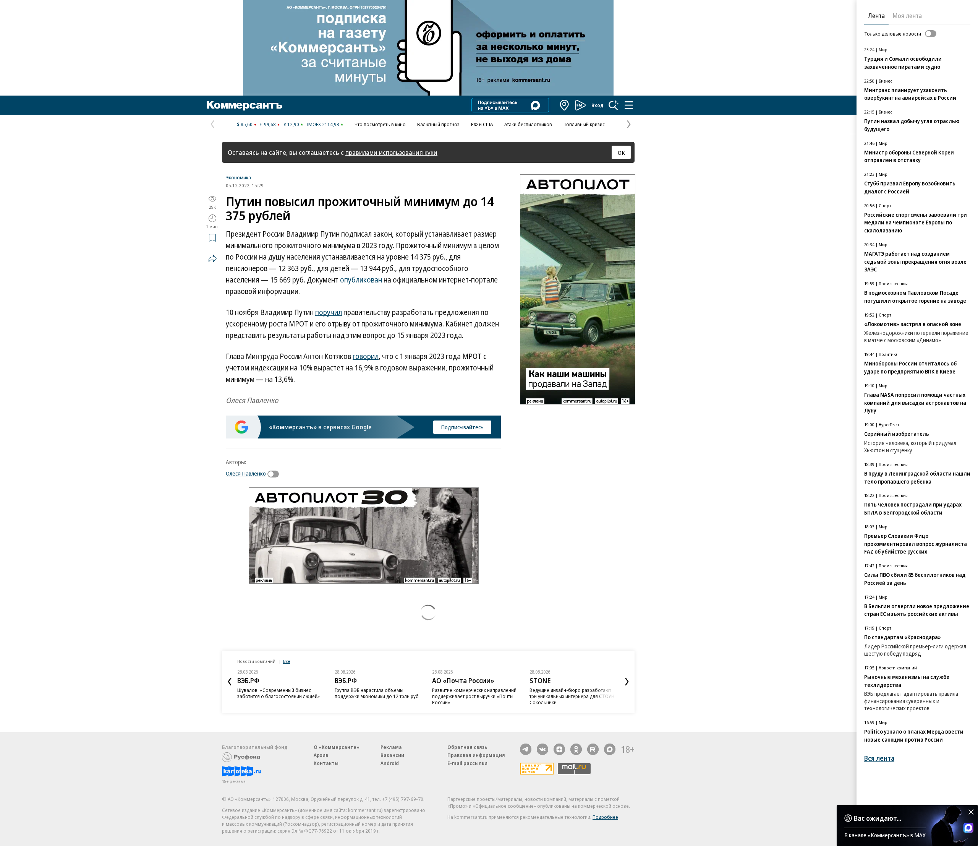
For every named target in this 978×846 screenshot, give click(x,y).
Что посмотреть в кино (380, 124)
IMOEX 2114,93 (323, 124)
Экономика (238, 177)
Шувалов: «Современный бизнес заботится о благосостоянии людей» (278, 693)
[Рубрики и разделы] (629, 105)
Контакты (326, 763)
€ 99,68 (268, 124)
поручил (328, 312)
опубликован (361, 280)
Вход (597, 105)
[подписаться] (275, 474)
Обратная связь (467, 747)
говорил (366, 356)
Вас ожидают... (877, 818)
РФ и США (482, 124)
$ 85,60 (245, 124)
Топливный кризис (584, 124)
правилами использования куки (391, 152)
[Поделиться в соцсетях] (212, 258)
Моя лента (907, 15)
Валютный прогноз (438, 124)
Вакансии (392, 755)
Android (390, 763)
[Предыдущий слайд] (229, 681)
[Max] (609, 749)
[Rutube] (593, 749)
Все (286, 661)
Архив (321, 755)
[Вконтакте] (542, 749)
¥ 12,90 (291, 124)
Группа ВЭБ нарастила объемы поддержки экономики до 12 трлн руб (377, 693)
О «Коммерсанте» (336, 747)
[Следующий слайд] (627, 681)
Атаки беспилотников (528, 124)
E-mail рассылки (467, 763)
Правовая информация (476, 755)
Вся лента (879, 758)
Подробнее (605, 817)
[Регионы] (564, 105)
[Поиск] (613, 105)
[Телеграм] (525, 749)
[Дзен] (559, 749)
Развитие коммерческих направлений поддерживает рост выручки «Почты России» (474, 696)
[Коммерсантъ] (244, 105)
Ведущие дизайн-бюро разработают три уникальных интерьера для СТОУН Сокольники (571, 696)
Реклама (391, 747)
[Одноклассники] (576, 749)
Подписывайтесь (462, 427)
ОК (621, 152)
